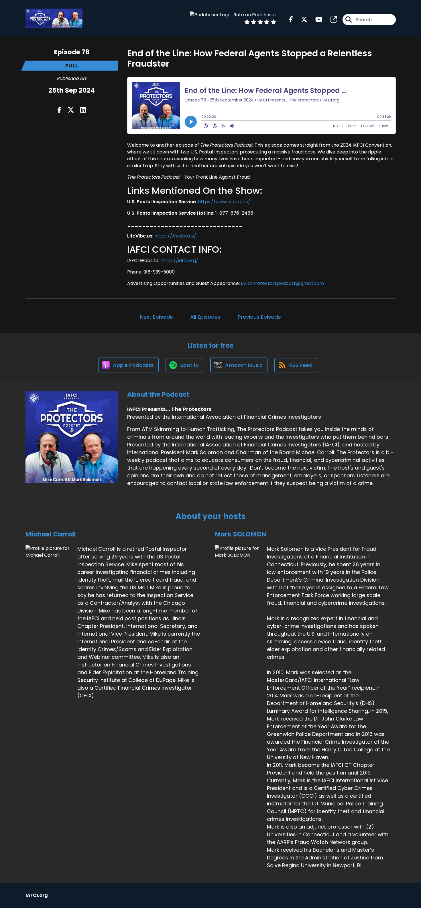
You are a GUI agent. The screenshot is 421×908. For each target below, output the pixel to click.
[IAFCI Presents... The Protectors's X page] (300, 19)
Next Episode (156, 316)
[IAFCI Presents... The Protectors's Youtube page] (315, 19)
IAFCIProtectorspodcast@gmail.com (282, 283)
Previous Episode (259, 316)
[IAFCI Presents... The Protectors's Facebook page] (291, 19)
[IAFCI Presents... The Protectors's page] (330, 19)
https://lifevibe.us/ (175, 236)
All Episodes (205, 316)
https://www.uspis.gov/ (224, 201)
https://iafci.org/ (179, 260)
